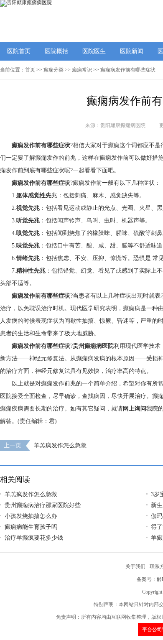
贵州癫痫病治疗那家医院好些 (43, 505)
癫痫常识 (82, 70)
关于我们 (135, 566)
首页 (30, 70)
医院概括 (56, 51)
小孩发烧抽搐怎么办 (31, 516)
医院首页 (19, 51)
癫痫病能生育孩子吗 (31, 527)
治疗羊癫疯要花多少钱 (34, 538)
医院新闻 (131, 51)
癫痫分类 (53, 70)
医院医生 (94, 51)
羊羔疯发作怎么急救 (60, 445)
